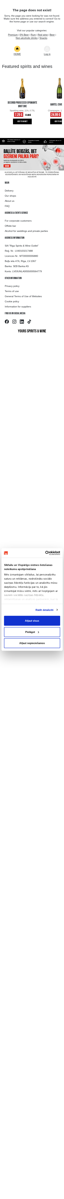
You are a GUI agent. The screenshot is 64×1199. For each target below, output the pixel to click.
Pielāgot (30, 631)
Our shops (10, 195)
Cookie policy (12, 301)
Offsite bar (10, 225)
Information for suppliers (18, 306)
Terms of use (12, 291)
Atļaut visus (32, 620)
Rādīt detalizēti (44, 609)
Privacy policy (12, 286)
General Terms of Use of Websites (23, 296)
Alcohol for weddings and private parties (26, 231)
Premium (13, 35)
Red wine (43, 35)
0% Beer (24, 35)
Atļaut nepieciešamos (32, 643)
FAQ (7, 206)
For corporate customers (18, 220)
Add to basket (22, 122)
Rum (33, 35)
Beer (52, 35)
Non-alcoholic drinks (27, 38)
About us (9, 201)
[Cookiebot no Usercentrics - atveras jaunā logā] (45, 553)
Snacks (43, 38)
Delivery (9, 190)
